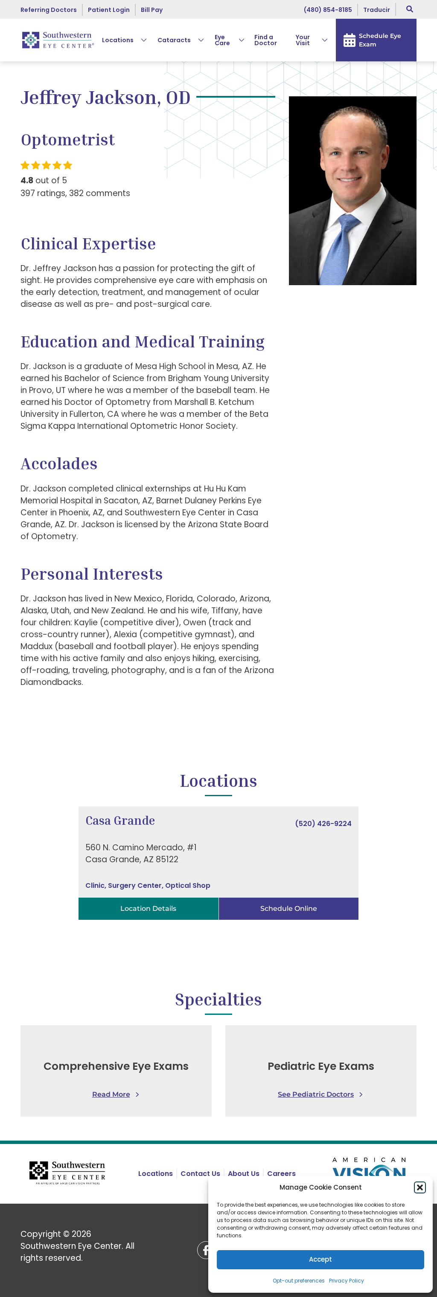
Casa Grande (120, 820)
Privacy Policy (346, 1280)
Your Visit (303, 40)
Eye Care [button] (222, 40)
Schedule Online (288, 908)
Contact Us (200, 1174)
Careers (281, 1174)
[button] (420, 1187)
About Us (243, 1174)
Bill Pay (152, 10)
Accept (320, 1259)
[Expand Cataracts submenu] (197, 40)
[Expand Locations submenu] (140, 40)
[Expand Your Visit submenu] (321, 40)
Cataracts (174, 40)
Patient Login (109, 10)
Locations (118, 40)
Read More (111, 1094)
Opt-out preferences (299, 1280)
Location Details (148, 908)
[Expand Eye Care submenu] (238, 40)
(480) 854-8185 (328, 10)
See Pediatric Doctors (316, 1094)
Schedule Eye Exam (380, 40)
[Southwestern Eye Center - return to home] (68, 1174)
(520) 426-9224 (323, 824)
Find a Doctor (265, 40)
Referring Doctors (48, 10)
